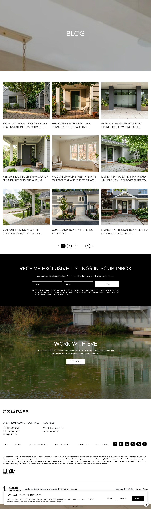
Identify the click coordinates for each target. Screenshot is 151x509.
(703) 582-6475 (12, 428)
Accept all (138, 498)
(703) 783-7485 (12, 431)
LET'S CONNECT (102, 445)
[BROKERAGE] (144, 444)
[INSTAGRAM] (121, 444)
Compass (47, 457)
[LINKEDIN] (127, 444)
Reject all (110, 498)
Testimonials (83, 445)
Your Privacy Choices (75, 506)
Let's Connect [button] (75, 361)
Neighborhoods (62, 445)
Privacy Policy (63, 294)
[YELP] (132, 444)
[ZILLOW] (138, 444)
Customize (123, 498)
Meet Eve (19, 445)
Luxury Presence (69, 489)
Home (5, 445)
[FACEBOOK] (115, 444)
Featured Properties (39, 445)
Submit (107, 284)
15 (88, 246)
